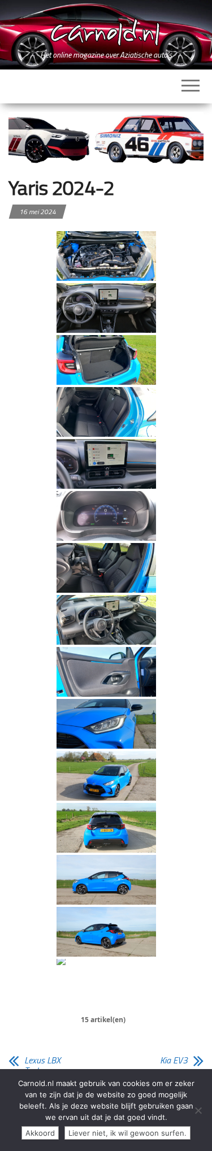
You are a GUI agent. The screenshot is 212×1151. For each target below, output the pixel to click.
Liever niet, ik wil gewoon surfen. (127, 1132)
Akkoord (40, 1132)
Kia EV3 (174, 1060)
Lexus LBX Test (42, 1065)
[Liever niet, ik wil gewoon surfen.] (198, 1110)
